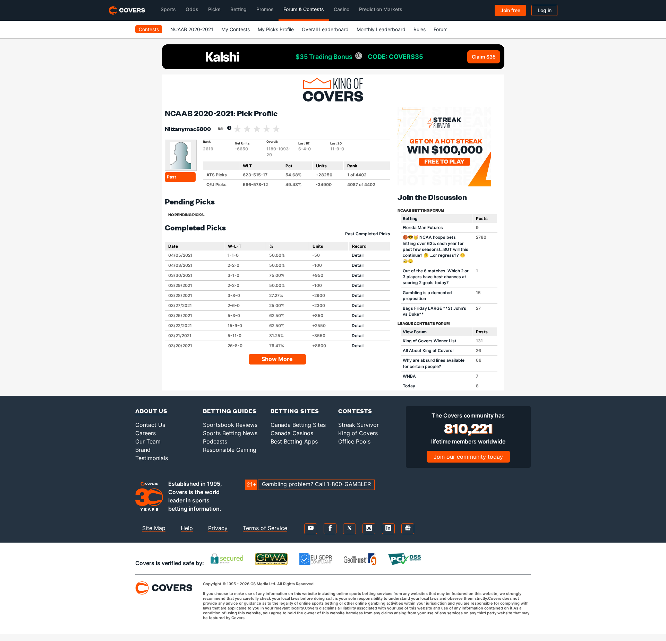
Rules (419, 29)
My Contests (235, 29)
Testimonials (151, 458)
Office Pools (354, 441)
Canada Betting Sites (298, 424)
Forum (440, 29)
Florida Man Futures (423, 227)
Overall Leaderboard (325, 29)
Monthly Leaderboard (381, 29)
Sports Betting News (230, 433)
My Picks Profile (276, 29)
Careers (145, 433)
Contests (149, 29)
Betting (410, 218)
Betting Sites (295, 411)
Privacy (218, 528)
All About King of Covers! (428, 350)
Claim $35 (484, 57)
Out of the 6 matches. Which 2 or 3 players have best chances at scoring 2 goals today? (436, 276)
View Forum (415, 331)
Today (409, 385)
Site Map (153, 528)
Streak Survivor (358, 424)
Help (187, 528)
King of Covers (358, 433)
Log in (545, 10)
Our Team (148, 441)
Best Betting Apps (294, 441)
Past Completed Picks (367, 233)
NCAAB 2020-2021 (191, 29)
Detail (358, 255)
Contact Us (150, 424)
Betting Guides (230, 411)
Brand (143, 449)
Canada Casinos (292, 433)
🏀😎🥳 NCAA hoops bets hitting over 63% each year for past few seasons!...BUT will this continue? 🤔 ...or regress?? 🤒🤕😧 (435, 249)
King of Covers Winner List (429, 340)
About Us (151, 411)
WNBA (409, 376)
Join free (510, 10)
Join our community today (468, 456)
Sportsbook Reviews (230, 424)
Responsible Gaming (229, 449)
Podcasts (215, 441)
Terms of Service (265, 528)
